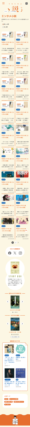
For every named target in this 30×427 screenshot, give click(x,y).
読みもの (18, 355)
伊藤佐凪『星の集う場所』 (20, 358)
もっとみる (14, 337)
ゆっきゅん (7, 404)
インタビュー (7, 379)
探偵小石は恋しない (18, 402)
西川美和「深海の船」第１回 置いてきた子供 (20, 383)
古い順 (6, 27)
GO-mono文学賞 (14, 399)
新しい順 (6, 24)
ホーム (6, 11)
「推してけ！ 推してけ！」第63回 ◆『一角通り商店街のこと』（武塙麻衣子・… (9, 361)
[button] (8, 301)
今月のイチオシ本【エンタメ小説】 (8, 43)
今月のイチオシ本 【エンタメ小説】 (21, 206)
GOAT (6, 399)
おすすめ (3, 39)
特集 (17, 379)
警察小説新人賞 (8, 402)
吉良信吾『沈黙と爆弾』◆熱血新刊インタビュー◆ (9, 383)
